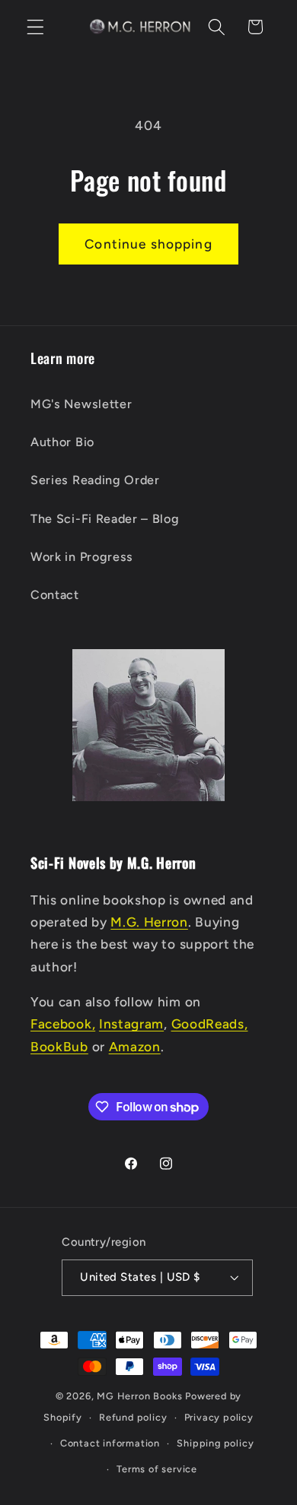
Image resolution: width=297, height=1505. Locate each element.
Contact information (110, 1443)
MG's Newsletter (81, 404)
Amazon (135, 1046)
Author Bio (62, 442)
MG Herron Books (139, 1396)
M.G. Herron (149, 922)
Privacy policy (219, 1417)
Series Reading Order (95, 480)
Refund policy (133, 1417)
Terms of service (157, 1469)
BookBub (59, 1046)
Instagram (131, 1023)
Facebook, (62, 1023)
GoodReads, (209, 1023)
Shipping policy (215, 1443)
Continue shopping (148, 244)
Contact (54, 595)
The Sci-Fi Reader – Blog (105, 519)
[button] (35, 27)
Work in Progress (81, 557)
